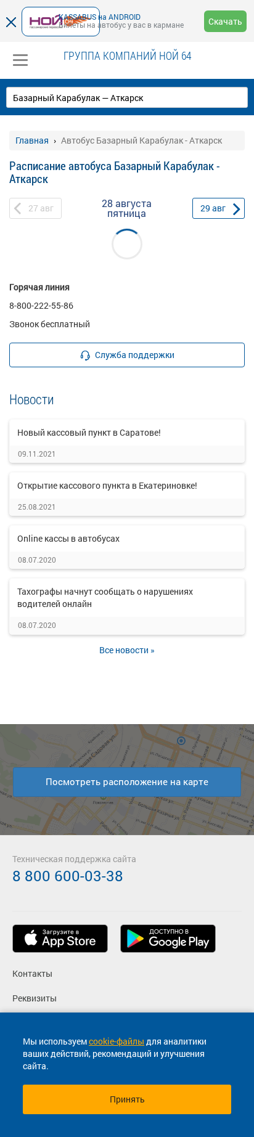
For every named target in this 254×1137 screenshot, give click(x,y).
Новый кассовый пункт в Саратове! (89, 432)
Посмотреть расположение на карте (127, 781)
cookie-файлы (116, 1041)
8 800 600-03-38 (67, 876)
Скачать (225, 21)
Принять (127, 1099)
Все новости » (127, 650)
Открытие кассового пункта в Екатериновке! (107, 485)
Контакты (32, 973)
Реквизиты (34, 998)
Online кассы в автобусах (68, 538)
